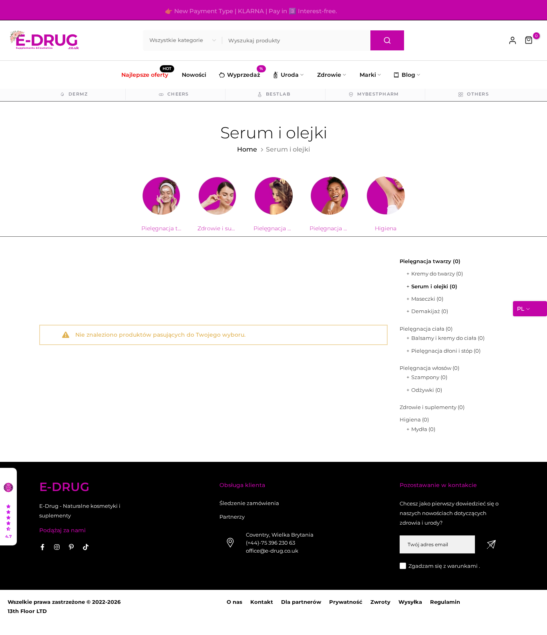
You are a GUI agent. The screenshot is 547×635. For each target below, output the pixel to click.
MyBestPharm (378, 94)
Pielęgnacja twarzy (430, 261)
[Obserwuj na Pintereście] (71, 547)
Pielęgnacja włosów (429, 368)
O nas (234, 602)
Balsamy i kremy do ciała (448, 338)
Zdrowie (329, 74)
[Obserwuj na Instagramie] (57, 547)
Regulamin (445, 602)
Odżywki (426, 390)
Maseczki (427, 299)
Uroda (290, 74)
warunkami (462, 566)
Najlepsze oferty (146, 74)
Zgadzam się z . (444, 566)
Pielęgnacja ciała (426, 328)
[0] (529, 40)
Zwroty (380, 602)
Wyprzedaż (245, 73)
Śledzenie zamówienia (249, 503)
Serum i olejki (434, 286)
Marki (368, 74)
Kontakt (261, 602)
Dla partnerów (301, 602)
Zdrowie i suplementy (432, 407)
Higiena (414, 419)
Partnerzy (232, 516)
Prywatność (345, 602)
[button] (8, 506)
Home (247, 149)
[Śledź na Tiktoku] (85, 547)
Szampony (429, 377)
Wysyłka (410, 602)
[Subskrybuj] (491, 544)
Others (478, 94)
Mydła (423, 429)
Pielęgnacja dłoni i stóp (446, 350)
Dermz (78, 94)
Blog (408, 74)
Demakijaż (429, 311)
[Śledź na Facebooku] (42, 547)
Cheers (178, 94)
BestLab (278, 94)
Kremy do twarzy (437, 273)
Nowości (194, 74)
